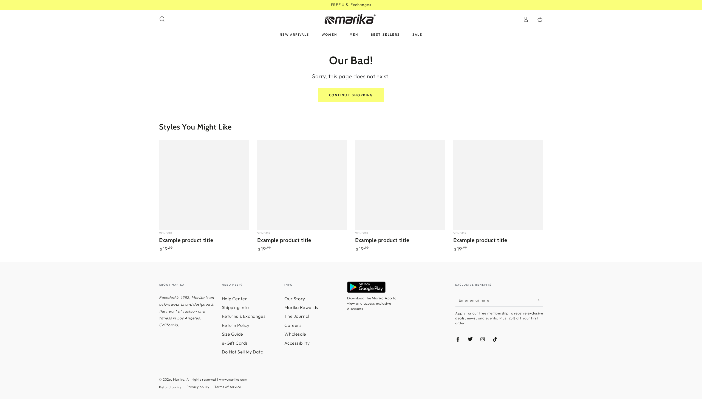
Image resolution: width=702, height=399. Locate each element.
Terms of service (227, 387)
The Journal (296, 316)
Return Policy (236, 325)
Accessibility (297, 343)
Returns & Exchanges (243, 316)
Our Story (294, 298)
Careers (292, 325)
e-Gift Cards (235, 343)
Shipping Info (235, 307)
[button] (162, 19)
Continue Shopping (351, 95)
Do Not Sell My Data (242, 352)
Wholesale (295, 334)
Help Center (234, 298)
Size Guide (232, 334)
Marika (179, 379)
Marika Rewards (301, 307)
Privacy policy (197, 387)
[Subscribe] (540, 300)
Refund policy (170, 387)
